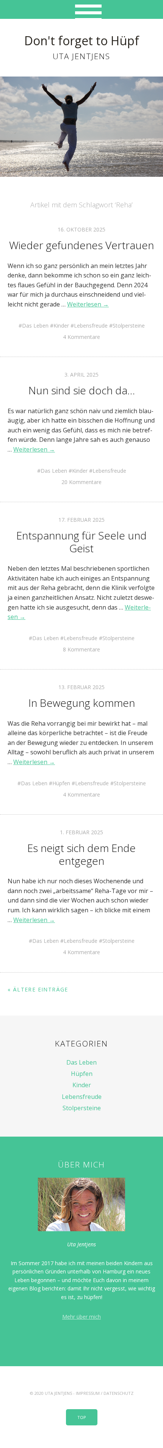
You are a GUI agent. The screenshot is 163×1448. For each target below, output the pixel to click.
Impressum (88, 1393)
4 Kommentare (81, 336)
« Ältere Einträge (38, 989)
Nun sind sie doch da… (81, 390)
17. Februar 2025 (81, 519)
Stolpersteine (129, 325)
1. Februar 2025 (81, 832)
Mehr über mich (81, 1316)
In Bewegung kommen (81, 703)
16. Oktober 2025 (81, 229)
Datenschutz (118, 1393)
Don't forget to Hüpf (81, 40)
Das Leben (35, 325)
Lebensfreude (91, 325)
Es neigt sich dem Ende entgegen (81, 854)
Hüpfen (61, 783)
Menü (81, 9)
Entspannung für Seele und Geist (81, 541)
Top (81, 1417)
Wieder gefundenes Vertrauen (81, 245)
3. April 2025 (81, 374)
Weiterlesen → (88, 304)
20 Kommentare (81, 482)
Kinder (61, 325)
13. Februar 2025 (81, 687)
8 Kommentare (81, 649)
